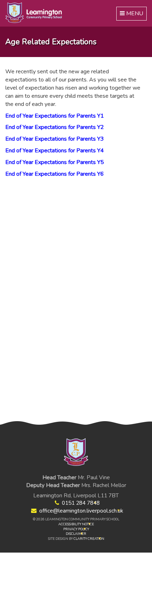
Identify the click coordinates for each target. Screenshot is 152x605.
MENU (131, 15)
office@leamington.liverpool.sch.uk (81, 510)
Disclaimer (76, 533)
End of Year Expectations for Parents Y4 (54, 150)
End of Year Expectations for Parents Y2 (54, 127)
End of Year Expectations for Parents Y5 (54, 162)
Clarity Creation (89, 538)
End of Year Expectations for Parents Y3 (54, 139)
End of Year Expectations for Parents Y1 (54, 116)
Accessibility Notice (76, 524)
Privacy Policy (76, 529)
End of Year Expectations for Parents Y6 (54, 174)
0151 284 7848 (81, 503)
